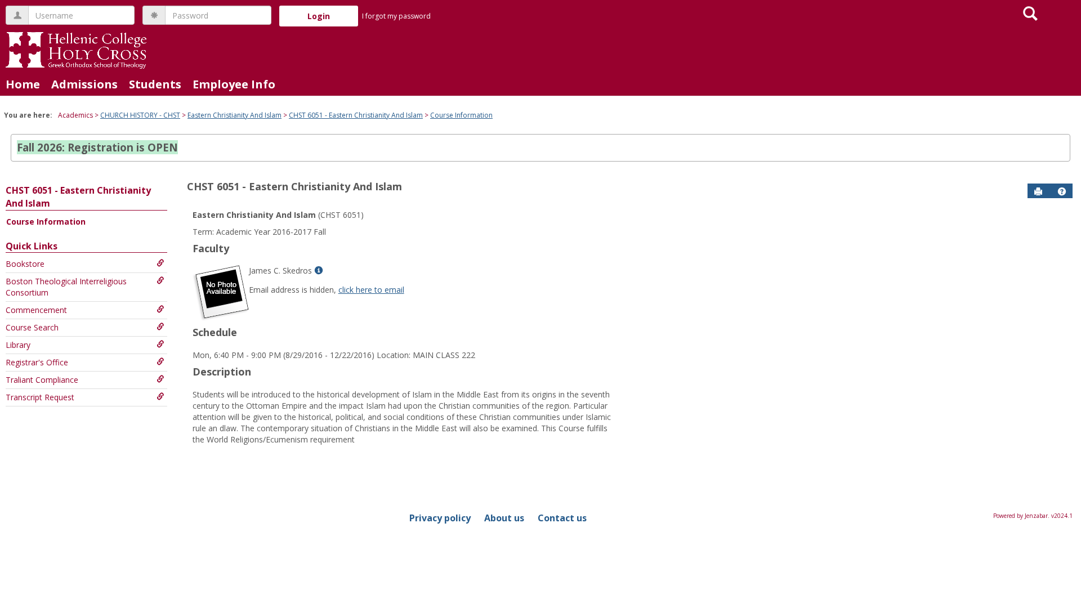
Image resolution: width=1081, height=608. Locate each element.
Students (155, 84)
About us (504, 518)
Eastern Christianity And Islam (234, 115)
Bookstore (25, 263)
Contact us (562, 518)
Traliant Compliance (42, 379)
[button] (1062, 191)
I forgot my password (396, 16)
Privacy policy (440, 518)
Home (23, 84)
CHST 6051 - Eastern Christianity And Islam (356, 115)
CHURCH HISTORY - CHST (140, 115)
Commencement (36, 310)
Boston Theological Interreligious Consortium (66, 287)
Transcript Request (40, 397)
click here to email (371, 289)
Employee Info (234, 84)
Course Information (461, 115)
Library (18, 344)
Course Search (32, 327)
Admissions (84, 84)
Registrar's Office (37, 362)
